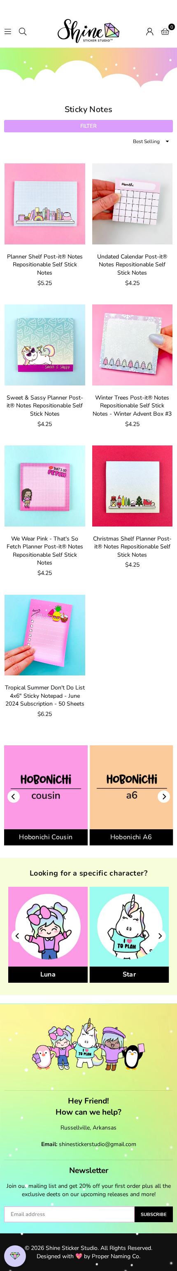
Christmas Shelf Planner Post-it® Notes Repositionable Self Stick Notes (132, 547)
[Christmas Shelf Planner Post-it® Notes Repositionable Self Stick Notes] (132, 486)
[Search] (22, 31)
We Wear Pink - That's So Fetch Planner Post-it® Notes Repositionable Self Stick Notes (45, 551)
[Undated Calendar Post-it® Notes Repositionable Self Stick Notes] (132, 203)
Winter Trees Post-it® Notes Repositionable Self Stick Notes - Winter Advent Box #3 (132, 406)
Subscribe (154, 1214)
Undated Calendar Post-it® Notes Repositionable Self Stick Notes (132, 265)
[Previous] (13, 796)
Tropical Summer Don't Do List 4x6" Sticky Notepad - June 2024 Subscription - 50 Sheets (45, 696)
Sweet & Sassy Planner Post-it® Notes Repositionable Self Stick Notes (45, 406)
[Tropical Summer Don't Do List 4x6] (45, 635)
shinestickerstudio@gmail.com (97, 1144)
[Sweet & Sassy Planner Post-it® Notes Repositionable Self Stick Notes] (45, 344)
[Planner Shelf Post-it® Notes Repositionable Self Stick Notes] (45, 203)
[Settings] (149, 31)
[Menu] (7, 31)
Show (15, 1256)
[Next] (164, 796)
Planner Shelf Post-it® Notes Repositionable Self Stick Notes (45, 265)
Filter (88, 126)
